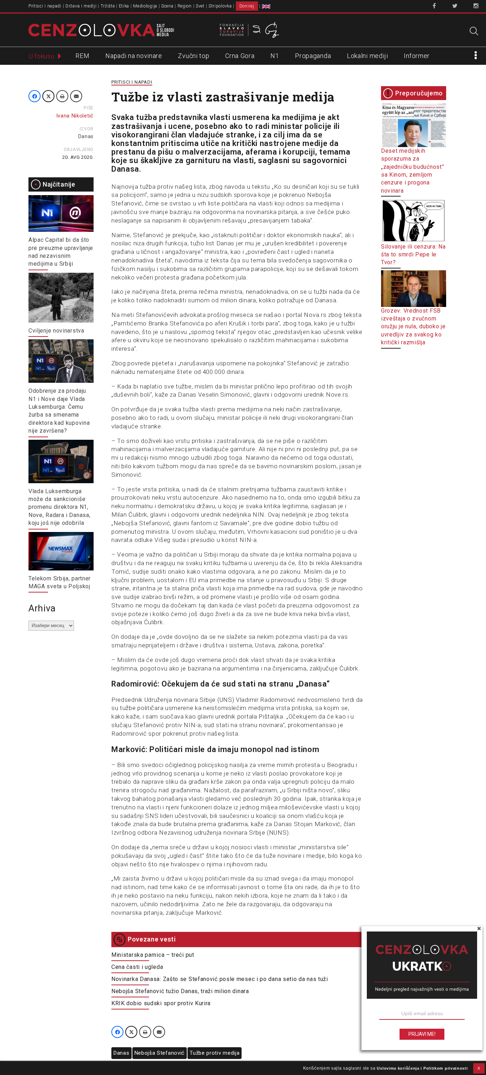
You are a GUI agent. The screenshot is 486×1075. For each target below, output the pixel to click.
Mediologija (145, 6)
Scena (167, 6)
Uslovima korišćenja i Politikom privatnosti (422, 1068)
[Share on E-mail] (76, 96)
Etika (124, 6)
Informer (417, 55)
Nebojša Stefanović (159, 1053)
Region (185, 6)
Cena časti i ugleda (137, 967)
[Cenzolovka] (101, 29)
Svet (200, 6)
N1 (274, 55)
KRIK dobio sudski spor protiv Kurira (161, 1003)
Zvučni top (193, 55)
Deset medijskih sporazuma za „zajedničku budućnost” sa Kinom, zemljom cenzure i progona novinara (412, 170)
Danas (86, 136)
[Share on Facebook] (34, 96)
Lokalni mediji (367, 55)
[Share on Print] (62, 96)
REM (82, 55)
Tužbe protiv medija (214, 1053)
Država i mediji (81, 6)
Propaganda (313, 55)
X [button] (478, 1068)
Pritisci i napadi (45, 6)
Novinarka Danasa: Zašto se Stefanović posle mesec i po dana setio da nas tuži (219, 979)
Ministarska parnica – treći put (152, 954)
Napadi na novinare (133, 55)
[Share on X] (48, 96)
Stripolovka (220, 6)
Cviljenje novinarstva (56, 330)
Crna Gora (239, 55)
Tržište (108, 6)
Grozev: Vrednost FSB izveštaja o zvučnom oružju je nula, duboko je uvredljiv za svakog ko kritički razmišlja (413, 326)
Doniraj (246, 6)
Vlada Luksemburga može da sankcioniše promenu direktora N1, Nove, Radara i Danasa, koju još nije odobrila (59, 507)
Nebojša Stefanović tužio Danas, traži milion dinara (180, 991)
